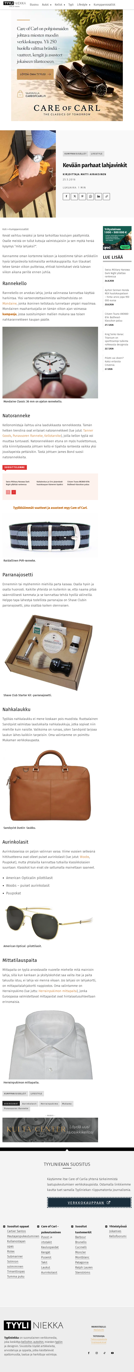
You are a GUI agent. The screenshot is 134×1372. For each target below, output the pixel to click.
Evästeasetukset (98, 1342)
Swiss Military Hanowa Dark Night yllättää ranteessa (17, 483)
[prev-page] (8, 492)
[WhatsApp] (90, 196)
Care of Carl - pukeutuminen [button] (51, 1229)
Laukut (45, 1267)
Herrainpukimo (49, 1104)
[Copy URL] (106, 196)
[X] (74, 196)
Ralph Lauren (84, 1267)
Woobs (84, 857)
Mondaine (9, 303)
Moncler (80, 1252)
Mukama (67, 1104)
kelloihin (26, 1342)
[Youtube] (112, 1353)
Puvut (45, 1237)
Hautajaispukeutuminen (23, 1236)
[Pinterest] (82, 196)
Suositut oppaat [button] (18, 1226)
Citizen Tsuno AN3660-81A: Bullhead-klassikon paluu (78, 483)
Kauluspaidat (50, 1247)
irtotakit (46, 1242)
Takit (44, 1262)
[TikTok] (104, 1353)
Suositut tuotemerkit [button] (83, 1229)
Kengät (45, 1252)
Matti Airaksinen (93, 174)
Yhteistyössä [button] (118, 1226)
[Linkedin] (98, 196)
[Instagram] (97, 1353)
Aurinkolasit (29, 1104)
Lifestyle (97, 154)
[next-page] (14, 492)
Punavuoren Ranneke (28, 436)
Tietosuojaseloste (99, 1339)
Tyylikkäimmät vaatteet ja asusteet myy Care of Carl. (50, 508)
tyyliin (58, 1342)
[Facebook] (66, 196)
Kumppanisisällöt (76, 154)
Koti (4, 229)
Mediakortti (99, 1330)
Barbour (80, 1237)
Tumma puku (15, 1276)
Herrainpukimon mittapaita (58, 991)
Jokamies (115, 1231)
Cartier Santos (16, 1231)
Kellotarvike (52, 436)
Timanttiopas (16, 1271)
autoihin (38, 1342)
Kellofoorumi (117, 1236)
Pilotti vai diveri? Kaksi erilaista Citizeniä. (114, 361)
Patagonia (81, 1262)
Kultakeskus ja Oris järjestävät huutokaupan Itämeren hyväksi (50, 483)
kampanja (9, 314)
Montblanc (82, 1257)
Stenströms (82, 1272)
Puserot (46, 1257)
